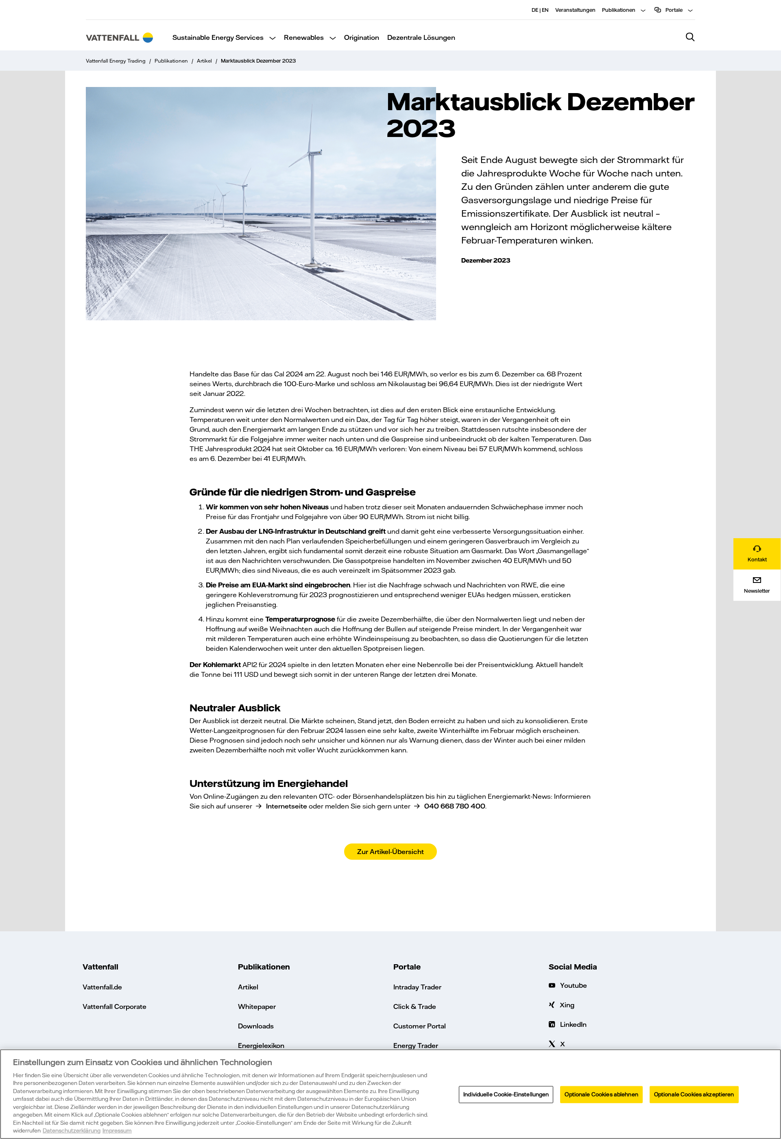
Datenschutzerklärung (71, 1130)
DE (535, 10)
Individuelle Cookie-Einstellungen (506, 1094)
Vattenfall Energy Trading (116, 60)
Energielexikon (261, 1045)
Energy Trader (415, 1045)
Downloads (256, 1026)
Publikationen (618, 10)
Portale (673, 10)
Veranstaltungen (575, 10)
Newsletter (757, 590)
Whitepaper (257, 1006)
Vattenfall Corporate (114, 1006)
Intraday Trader (417, 987)
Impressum (117, 1130)
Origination (361, 37)
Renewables (304, 37)
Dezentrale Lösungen (421, 37)
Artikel (204, 60)
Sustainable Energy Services (218, 37)
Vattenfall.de (102, 987)
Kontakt (757, 559)
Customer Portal (419, 1026)
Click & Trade (414, 1006)
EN (545, 10)
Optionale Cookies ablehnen (601, 1094)
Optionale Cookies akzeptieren (694, 1094)
